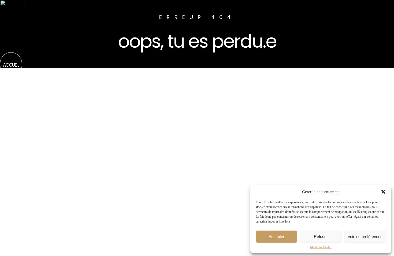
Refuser (321, 236)
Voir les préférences (365, 236)
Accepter (276, 236)
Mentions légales (321, 247)
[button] (383, 191)
